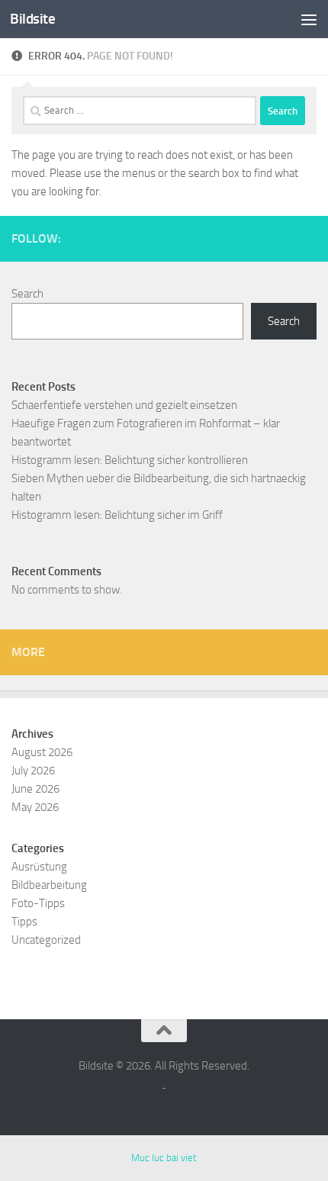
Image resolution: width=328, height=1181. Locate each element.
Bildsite (32, 18)
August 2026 (41, 752)
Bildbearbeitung (49, 885)
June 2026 (35, 789)
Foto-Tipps (38, 903)
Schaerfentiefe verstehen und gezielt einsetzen (124, 405)
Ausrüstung (39, 867)
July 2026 (33, 770)
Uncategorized (46, 940)
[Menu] (309, 19)
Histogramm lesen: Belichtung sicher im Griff (117, 515)
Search (27, 294)
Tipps (24, 921)
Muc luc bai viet (164, 1157)
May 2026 (35, 807)
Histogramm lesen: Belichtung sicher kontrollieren (129, 460)
